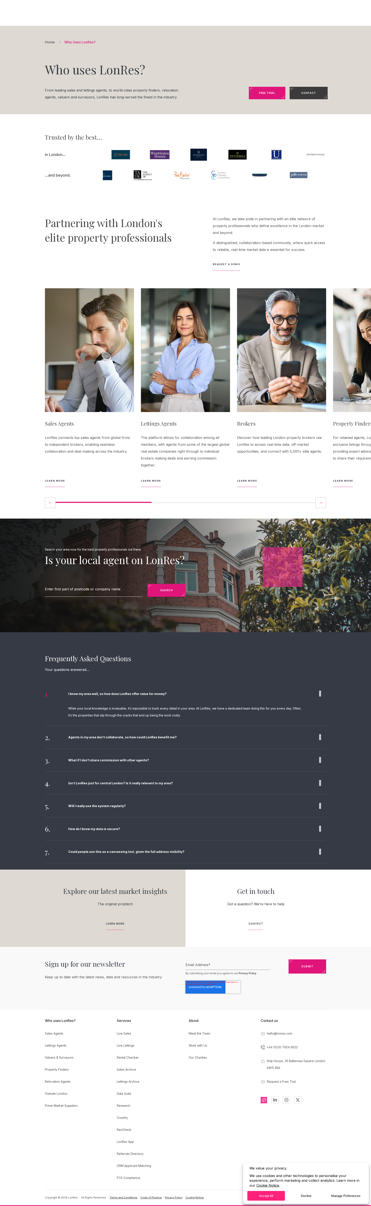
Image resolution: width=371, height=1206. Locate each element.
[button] (320, 502)
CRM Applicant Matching (134, 1166)
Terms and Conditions (123, 1197)
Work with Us (198, 1045)
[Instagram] (286, 1099)
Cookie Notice (195, 1197)
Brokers (246, 423)
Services (124, 1020)
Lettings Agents (158, 423)
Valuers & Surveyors (59, 1057)
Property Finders (57, 1069)
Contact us (269, 1020)
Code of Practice (151, 1197)
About (194, 1020)
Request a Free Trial (281, 1081)
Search (166, 590)
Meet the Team (199, 1033)
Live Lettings (125, 1045)
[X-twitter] (297, 1099)
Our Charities (198, 1057)
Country (122, 1117)
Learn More (55, 480)
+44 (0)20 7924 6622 (282, 1047)
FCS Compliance (128, 1178)
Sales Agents (59, 423)
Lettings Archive (128, 1081)
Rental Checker (128, 1057)
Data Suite (124, 1093)
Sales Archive (126, 1069)
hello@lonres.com (279, 1033)
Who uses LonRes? (60, 1020)
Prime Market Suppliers (61, 1105)
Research (123, 1105)
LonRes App (125, 1141)
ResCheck (124, 1129)
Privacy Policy (247, 973)
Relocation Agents (58, 1081)
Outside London (56, 1093)
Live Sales (124, 1033)
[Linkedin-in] (274, 1099)
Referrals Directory (130, 1154)
